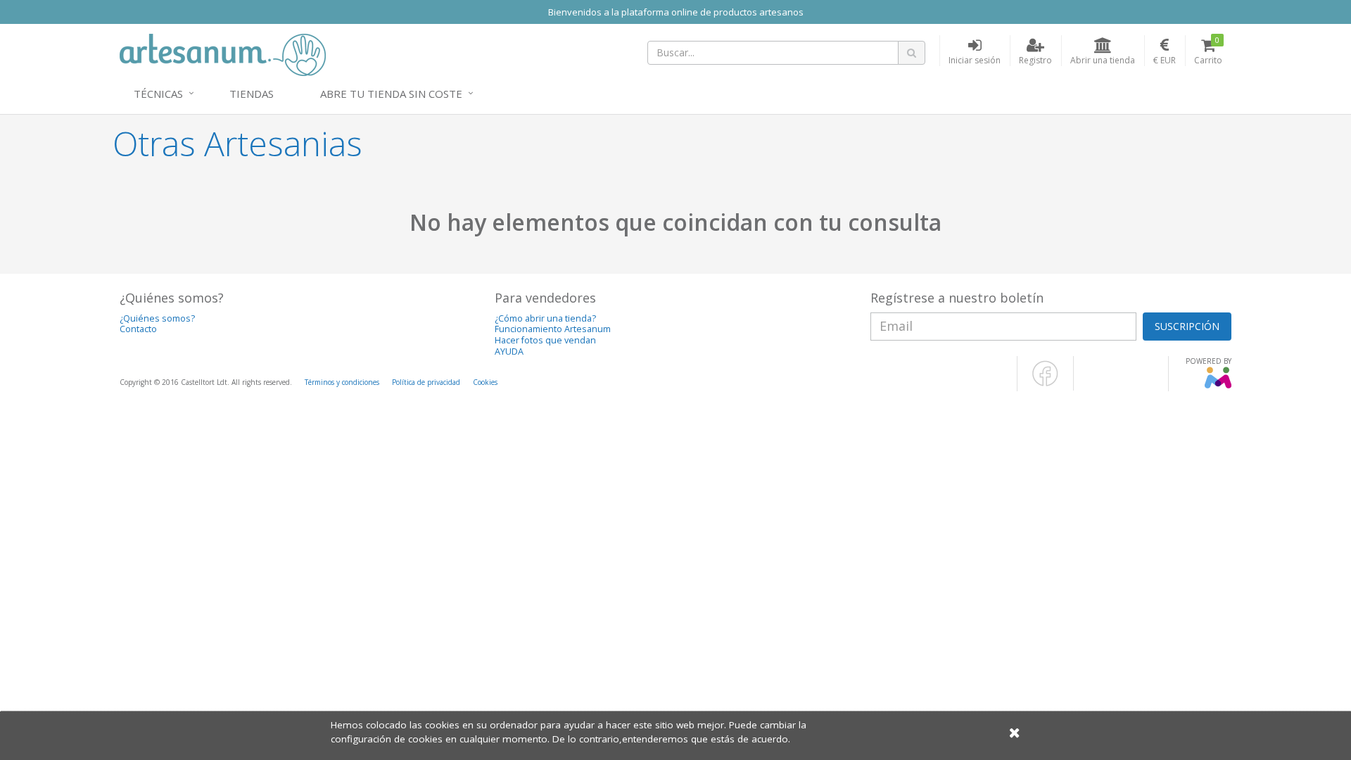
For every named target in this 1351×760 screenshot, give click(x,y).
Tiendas (251, 94)
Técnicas (158, 94)
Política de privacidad (426, 382)
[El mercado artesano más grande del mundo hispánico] (223, 53)
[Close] (1014, 732)
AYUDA (509, 351)
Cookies (485, 382)
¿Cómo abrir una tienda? (545, 318)
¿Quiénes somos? (157, 318)
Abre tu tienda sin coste (391, 94)
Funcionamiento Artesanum (553, 329)
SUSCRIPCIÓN (1187, 326)
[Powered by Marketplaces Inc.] (1217, 386)
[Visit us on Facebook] (1045, 383)
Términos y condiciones (342, 382)
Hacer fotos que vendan (545, 340)
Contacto (138, 329)
